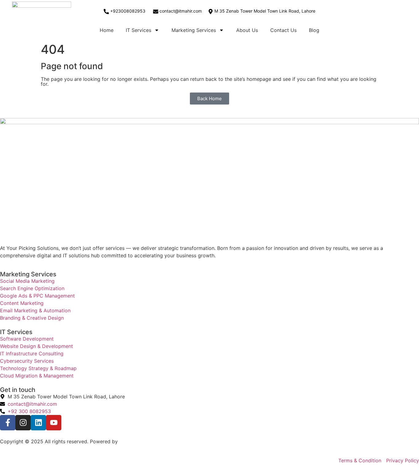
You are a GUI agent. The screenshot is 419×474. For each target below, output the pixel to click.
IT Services (138, 30)
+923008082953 (127, 11)
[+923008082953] (106, 11)
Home (106, 30)
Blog (314, 30)
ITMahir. (128, 441)
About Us (247, 30)
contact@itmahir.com (181, 11)
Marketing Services (193, 30)
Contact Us (283, 30)
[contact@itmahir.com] (155, 11)
